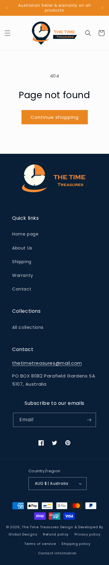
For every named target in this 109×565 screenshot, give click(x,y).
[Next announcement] (102, 8)
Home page (25, 234)
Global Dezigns (22, 534)
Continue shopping (55, 117)
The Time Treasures (40, 527)
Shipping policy (76, 543)
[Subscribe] (89, 420)
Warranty (22, 275)
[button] (7, 33)
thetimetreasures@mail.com (47, 363)
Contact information (57, 553)
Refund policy (56, 534)
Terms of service (40, 543)
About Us (22, 248)
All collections (28, 327)
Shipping (21, 262)
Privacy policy (87, 534)
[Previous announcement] (6, 8)
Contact (21, 289)
